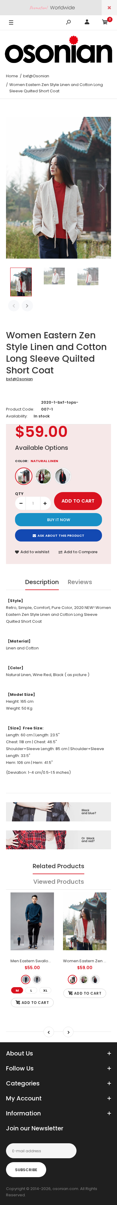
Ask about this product (61, 535)
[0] (105, 23)
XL (45, 990)
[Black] (62, 476)
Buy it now (58, 520)
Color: (36, 461)
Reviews (80, 582)
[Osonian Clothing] (58, 49)
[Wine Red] (43, 476)
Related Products (58, 866)
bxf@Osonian (19, 379)
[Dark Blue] (25, 979)
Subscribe (26, 1170)
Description (42, 582)
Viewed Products (58, 881)
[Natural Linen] (23, 476)
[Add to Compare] (46, 912)
